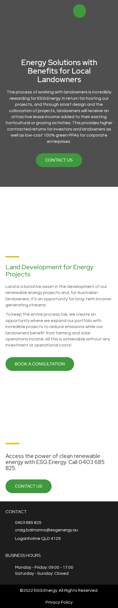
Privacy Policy (59, 602)
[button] (108, 11)
